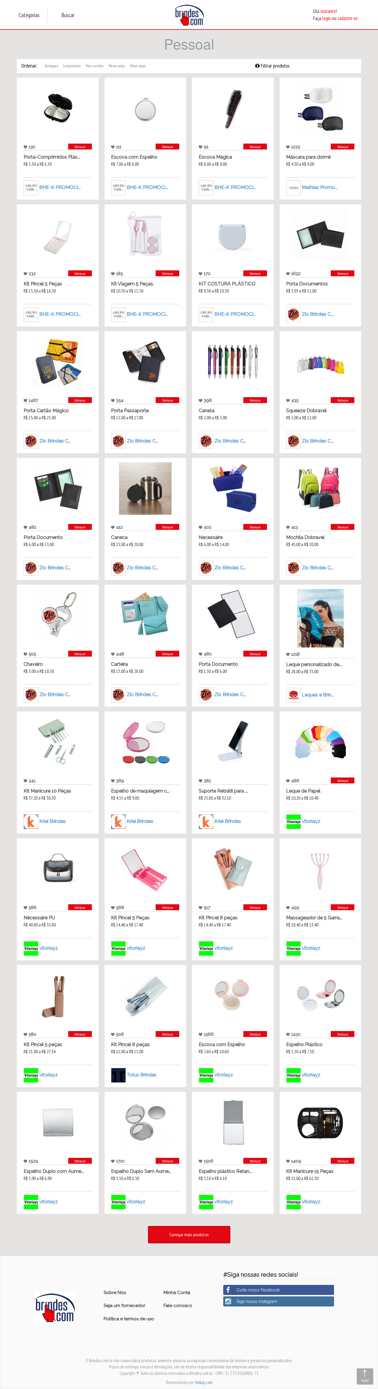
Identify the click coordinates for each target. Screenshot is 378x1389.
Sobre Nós (115, 1292)
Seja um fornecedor (124, 1305)
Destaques (51, 65)
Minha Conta (177, 1292)
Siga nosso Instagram (257, 1301)
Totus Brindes (142, 1075)
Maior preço (138, 65)
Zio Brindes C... (317, 314)
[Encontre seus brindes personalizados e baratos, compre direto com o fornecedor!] (54, 1306)
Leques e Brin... (318, 695)
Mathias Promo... (320, 187)
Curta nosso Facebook (258, 1290)
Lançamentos (72, 65)
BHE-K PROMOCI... (60, 187)
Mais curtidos (94, 65)
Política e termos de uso (129, 1318)
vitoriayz (311, 821)
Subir (365, 1380)
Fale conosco (178, 1305)
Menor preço (117, 65)
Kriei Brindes (52, 821)
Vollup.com (203, 1382)
